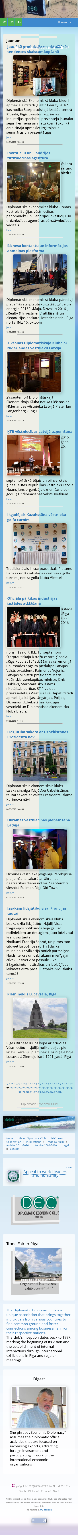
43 (39, 1092)
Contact (14, 1148)
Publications (33, 1142)
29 (40, 1088)
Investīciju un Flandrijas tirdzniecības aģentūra (28, 155)
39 (23, 1092)
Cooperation (13, 1142)
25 (24, 1088)
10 (31, 1084)
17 (59, 1084)
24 (20, 1088)
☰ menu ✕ (64, 22)
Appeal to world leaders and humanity (45, 1173)
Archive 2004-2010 (46, 1145)
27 (32, 1088)
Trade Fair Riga (55, 1142)
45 (47, 1092)
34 (59, 1088)
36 (67, 1088)
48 (59, 1092)
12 (39, 1084)
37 (71, 1088)
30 (44, 1088)
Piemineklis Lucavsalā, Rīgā (31, 994)
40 (27, 1092)
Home (9, 1138)
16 (55, 1084)
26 (28, 1088)
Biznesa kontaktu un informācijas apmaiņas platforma (37, 248)
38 (19, 1092)
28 (36, 1088)
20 (71, 1084)
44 (43, 1092)
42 (35, 1092)
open (69, 1167)
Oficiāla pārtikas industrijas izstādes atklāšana (32, 601)
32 (52, 1088)
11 (35, 1084)
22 (12, 1088)
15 (51, 1084)
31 (48, 1088)
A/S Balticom (46, 1509)
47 (55, 1092)
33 (56, 1088)
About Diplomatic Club (32, 1138)
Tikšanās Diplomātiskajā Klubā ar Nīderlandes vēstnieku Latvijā (37, 345)
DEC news (57, 1138)
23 (16, 1088)
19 (67, 1084)
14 (47, 1084)
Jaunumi (10, 137)
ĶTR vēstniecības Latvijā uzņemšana (39, 431)
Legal (66, 1145)
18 (63, 1084)
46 (51, 1092)
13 (43, 1084)
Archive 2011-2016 (17, 1145)
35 (63, 1088)
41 (31, 1092)
